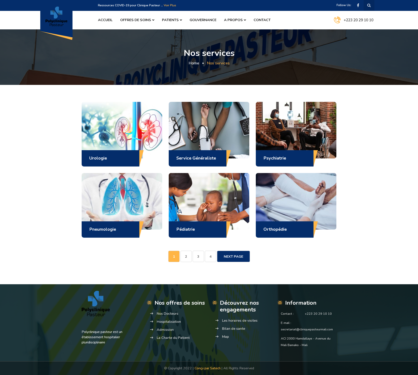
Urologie (98, 158)
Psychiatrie (274, 158)
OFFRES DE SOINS (135, 20)
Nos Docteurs (167, 313)
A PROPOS (233, 20)
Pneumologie (102, 229)
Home (194, 63)
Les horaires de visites (240, 320)
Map (225, 336)
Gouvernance (203, 20)
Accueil (105, 20)
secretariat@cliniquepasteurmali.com (307, 329)
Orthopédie (275, 229)
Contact (262, 20)
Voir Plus (170, 5)
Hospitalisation (169, 321)
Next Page (233, 256)
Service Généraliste (196, 158)
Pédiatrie (185, 229)
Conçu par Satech (208, 368)
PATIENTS (170, 20)
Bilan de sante (233, 328)
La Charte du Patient (173, 337)
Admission (165, 329)
